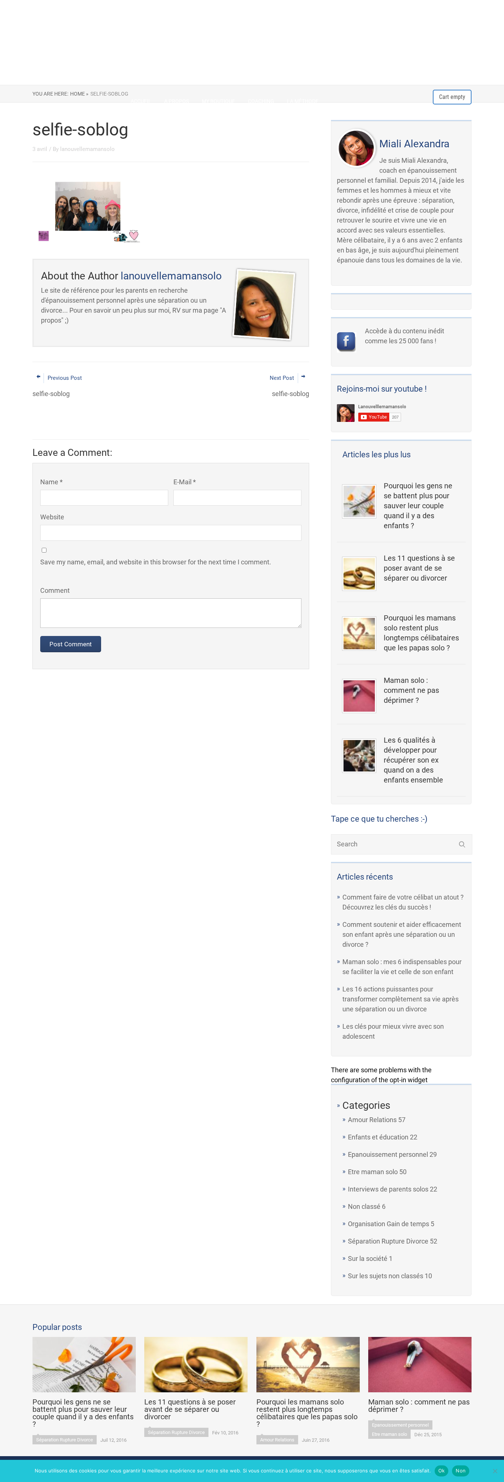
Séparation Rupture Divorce (388, 1241)
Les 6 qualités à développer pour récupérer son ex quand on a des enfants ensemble (413, 760)
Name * (51, 482)
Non (461, 1471)
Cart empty (452, 96)
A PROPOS (176, 101)
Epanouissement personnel (388, 1154)
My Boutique (218, 101)
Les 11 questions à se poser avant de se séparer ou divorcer (419, 568)
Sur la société (367, 1258)
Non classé (364, 1206)
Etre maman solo (373, 1172)
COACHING (261, 101)
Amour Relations (372, 1120)
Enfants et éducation (378, 1137)
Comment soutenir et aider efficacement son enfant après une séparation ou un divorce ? (401, 934)
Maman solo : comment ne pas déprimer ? (411, 690)
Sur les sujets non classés (385, 1276)
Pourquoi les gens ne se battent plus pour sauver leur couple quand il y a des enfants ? (418, 505)
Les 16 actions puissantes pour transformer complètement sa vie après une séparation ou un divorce (400, 999)
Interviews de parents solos (388, 1189)
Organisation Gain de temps (388, 1224)
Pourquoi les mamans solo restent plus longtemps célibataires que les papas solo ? (421, 632)
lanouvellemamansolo (87, 149)
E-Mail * (184, 482)
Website (52, 517)
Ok (441, 1471)
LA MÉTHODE (302, 101)
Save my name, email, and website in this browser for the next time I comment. (155, 562)
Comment (55, 590)
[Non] (494, 1471)
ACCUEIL (141, 101)
